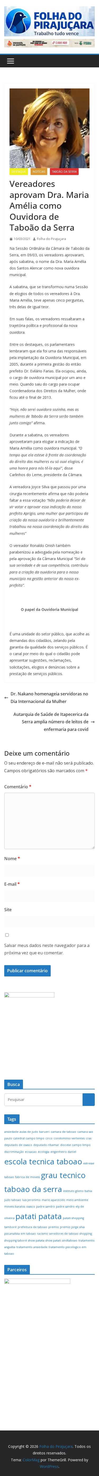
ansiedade (11, 1132)
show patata (36, 1240)
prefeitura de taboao (32, 1227)
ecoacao (31, 1152)
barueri (44, 1132)
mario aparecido (53, 1200)
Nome (12, 858)
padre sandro (45, 1206)
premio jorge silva (72, 1227)
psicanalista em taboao (20, 1233)
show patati (53, 1240)
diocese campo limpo (75, 1145)
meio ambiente (77, 1200)
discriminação (14, 1152)
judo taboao (12, 1200)
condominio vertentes (69, 1138)
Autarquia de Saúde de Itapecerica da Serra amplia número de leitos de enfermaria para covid (50, 721)
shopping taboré (15, 1240)
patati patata (39, 1216)
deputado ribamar (46, 1145)
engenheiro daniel (63, 1152)
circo (49, 1138)
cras (88, 1138)
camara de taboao (63, 1132)
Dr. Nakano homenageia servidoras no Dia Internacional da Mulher (49, 697)
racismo (42, 1233)
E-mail (12, 884)
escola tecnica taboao (43, 1161)
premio (53, 1227)
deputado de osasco (18, 1145)
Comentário (17, 787)
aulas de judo (29, 1132)
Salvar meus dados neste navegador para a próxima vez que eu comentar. (46, 949)
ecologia (43, 1152)
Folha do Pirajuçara (51, 239)
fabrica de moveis (27, 1177)
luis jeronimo (31, 1200)
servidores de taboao (63, 1233)
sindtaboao (69, 1240)
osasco (30, 1206)
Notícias (39, 171)
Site (8, 909)
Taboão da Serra (64, 171)
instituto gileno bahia (77, 1191)
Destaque (19, 171)
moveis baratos (14, 1206)
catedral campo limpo (28, 1138)
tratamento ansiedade (32, 1247)
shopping (85, 1233)
